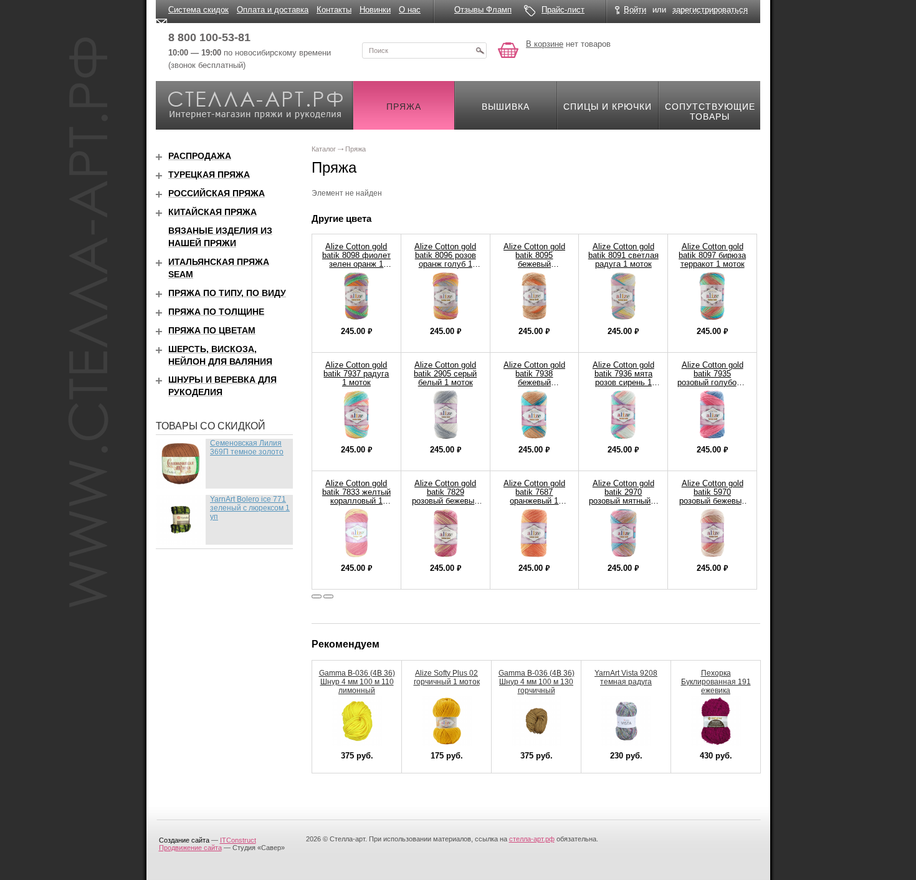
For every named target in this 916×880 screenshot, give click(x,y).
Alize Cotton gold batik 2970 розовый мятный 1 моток (623, 496)
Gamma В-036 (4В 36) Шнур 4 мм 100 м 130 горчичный (537, 682)
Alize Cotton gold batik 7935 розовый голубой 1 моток (712, 378)
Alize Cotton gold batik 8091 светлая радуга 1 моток (623, 255)
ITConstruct (238, 840)
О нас (410, 9)
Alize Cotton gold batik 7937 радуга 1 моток (356, 373)
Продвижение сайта (190, 847)
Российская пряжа (216, 193)
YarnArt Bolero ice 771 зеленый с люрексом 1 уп (250, 508)
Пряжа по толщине (216, 312)
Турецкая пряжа (209, 174)
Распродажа (199, 156)
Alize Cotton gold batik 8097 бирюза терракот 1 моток (712, 255)
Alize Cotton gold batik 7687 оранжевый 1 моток (534, 496)
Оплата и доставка (272, 9)
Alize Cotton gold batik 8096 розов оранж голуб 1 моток (445, 259)
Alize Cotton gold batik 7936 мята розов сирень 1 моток (623, 378)
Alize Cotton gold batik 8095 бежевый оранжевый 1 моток (534, 264)
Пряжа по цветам (211, 330)
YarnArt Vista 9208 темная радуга (625, 677)
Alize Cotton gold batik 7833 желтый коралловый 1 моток (356, 496)
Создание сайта (184, 840)
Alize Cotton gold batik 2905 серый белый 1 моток (445, 373)
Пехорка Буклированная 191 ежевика (716, 682)
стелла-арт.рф (532, 839)
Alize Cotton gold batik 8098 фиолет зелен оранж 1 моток (356, 259)
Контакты (334, 9)
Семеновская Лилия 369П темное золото (247, 447)
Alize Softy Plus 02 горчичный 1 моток (447, 677)
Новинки (375, 9)
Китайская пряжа (212, 212)
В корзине (544, 44)
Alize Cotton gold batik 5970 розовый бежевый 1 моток (712, 496)
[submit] (480, 50)
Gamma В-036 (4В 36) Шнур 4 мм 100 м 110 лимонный (357, 682)
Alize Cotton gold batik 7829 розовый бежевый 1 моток (445, 496)
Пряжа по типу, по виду (227, 293)
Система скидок (198, 9)
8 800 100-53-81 (209, 37)
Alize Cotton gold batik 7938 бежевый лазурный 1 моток (534, 378)
